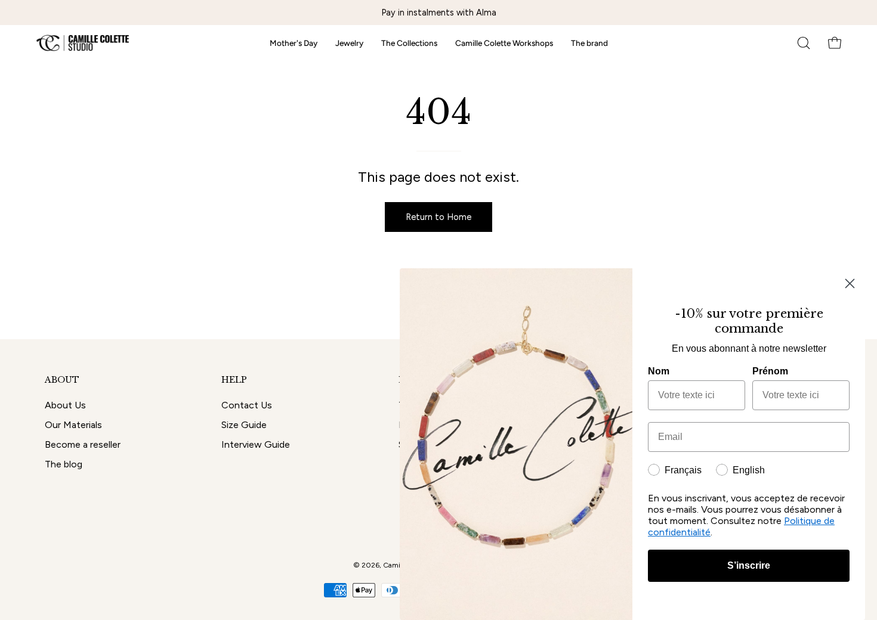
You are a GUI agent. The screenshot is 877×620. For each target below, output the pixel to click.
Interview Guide (255, 444)
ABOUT (62, 380)
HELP (234, 380)
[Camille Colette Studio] (83, 43)
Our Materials (73, 424)
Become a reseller (83, 444)
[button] (803, 42)
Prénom (770, 371)
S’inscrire (748, 565)
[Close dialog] (849, 283)
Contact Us (246, 405)
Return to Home (438, 217)
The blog (63, 464)
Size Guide (244, 424)
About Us (65, 405)
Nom (658, 371)
